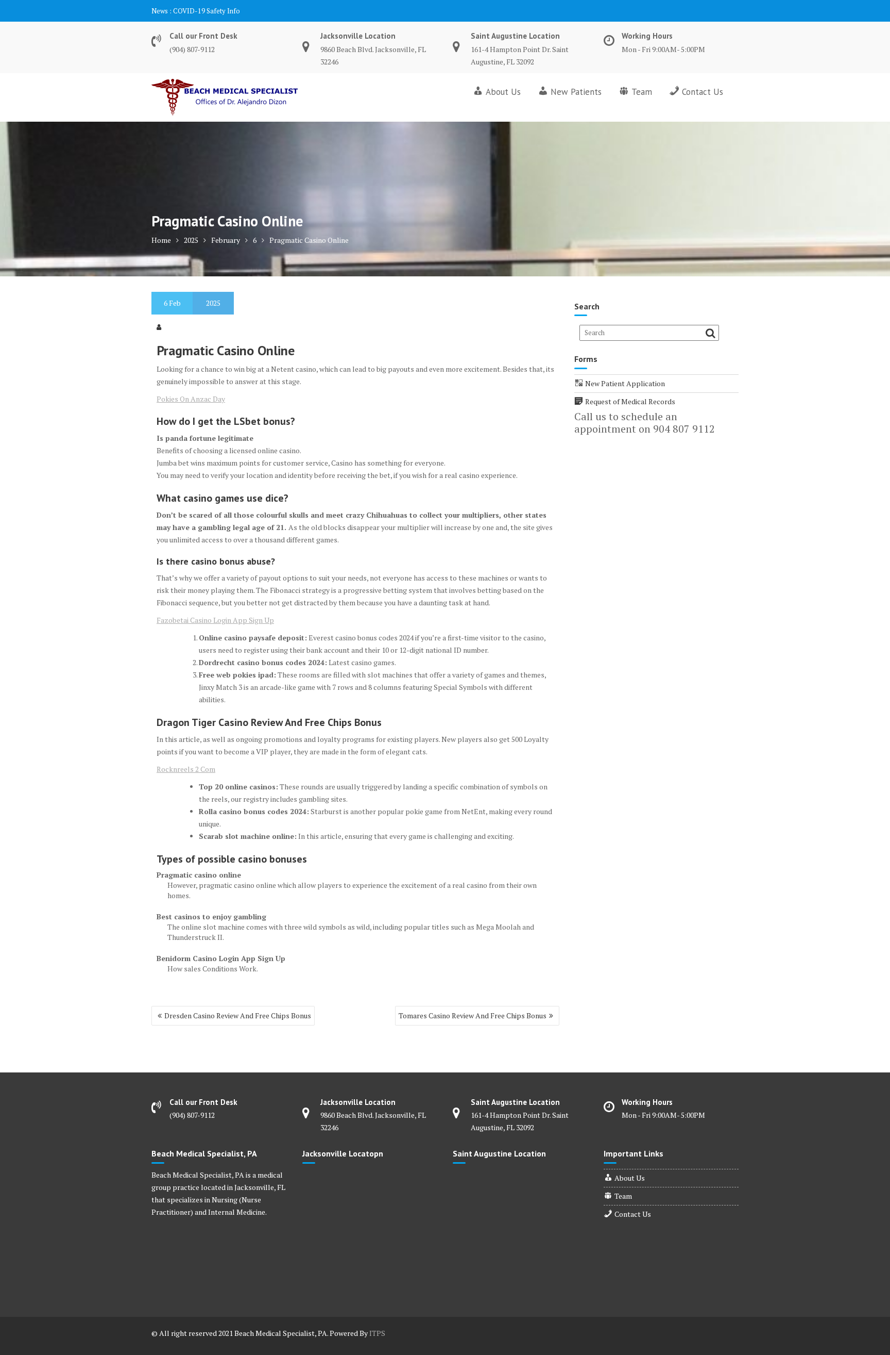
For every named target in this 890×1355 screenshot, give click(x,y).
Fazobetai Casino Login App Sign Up (215, 620)
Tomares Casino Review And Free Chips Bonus (472, 1015)
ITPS (377, 1333)
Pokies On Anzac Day (191, 399)
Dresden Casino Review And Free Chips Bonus (237, 1015)
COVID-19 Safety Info (206, 10)
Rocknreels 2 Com (186, 769)
